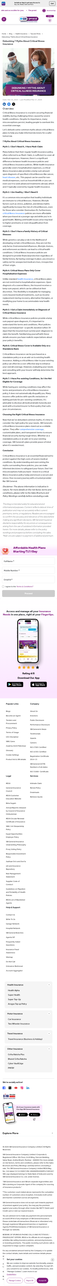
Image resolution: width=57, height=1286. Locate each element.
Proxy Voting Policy (13, 849)
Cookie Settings (12, 755)
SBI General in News (38, 729)
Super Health (14, 995)
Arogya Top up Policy (17, 1004)
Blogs (8, 711)
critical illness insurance (14, 213)
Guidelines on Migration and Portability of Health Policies (15, 892)
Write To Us (10, 919)
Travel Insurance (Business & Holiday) (25, 1039)
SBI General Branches (14, 933)
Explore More (10, 1133)
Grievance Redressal (14, 966)
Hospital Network (13, 928)
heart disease (9, 177)
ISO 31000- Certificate (39, 771)
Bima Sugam (11, 803)
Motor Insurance (15, 1013)
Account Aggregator (14, 971)
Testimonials (35, 734)
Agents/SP (10, 937)
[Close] (52, 1260)
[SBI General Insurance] (28, 19)
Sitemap (9, 957)
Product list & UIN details (16, 759)
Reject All (29, 1280)
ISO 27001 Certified (38, 747)
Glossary (9, 750)
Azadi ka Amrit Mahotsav (16, 746)
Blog (10, 34)
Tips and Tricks (35, 34)
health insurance (25, 279)
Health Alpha (14, 990)
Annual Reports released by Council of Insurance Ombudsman (16, 811)
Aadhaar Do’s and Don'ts (16, 861)
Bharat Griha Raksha (17, 1059)
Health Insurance (21, 34)
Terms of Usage (12, 732)
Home (4, 34)
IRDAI (8, 783)
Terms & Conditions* (24, 586)
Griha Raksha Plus (16, 1054)
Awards (33, 738)
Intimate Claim (36, 783)
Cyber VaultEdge (15, 1063)
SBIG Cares (10, 741)
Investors (34, 716)
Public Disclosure (37, 720)
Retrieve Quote (36, 797)
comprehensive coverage (32, 429)
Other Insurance (15, 1049)
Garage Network (12, 924)
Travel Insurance (15, 1033)
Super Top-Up (14, 999)
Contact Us (10, 915)
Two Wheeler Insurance (19, 1023)
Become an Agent (13, 716)
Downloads (34, 792)
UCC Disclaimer (12, 737)
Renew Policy (35, 788)
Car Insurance (14, 1019)
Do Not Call (10, 962)
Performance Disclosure (40, 725)
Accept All (42, 1280)
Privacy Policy (11, 728)
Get (52, 3)
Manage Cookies (15, 1280)
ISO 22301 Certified (38, 752)
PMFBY (11, 1068)
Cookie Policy (11, 1274)
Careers (33, 743)
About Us (34, 711)
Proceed (28, 593)
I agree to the (19, 586)
